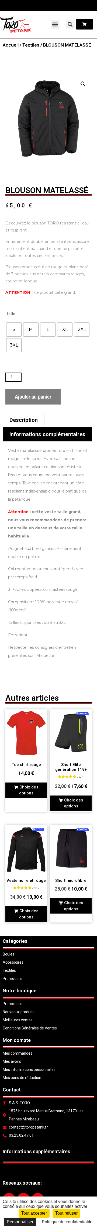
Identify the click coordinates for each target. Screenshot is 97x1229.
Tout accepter (34, 1213)
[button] (55, 24)
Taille (10, 313)
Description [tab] (23, 420)
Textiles (30, 45)
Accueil (11, 45)
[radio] (13, 329)
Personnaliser (20, 1222)
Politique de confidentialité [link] (67, 1222)
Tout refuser (66, 1213)
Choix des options (28, 790)
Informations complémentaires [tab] (47, 434)
